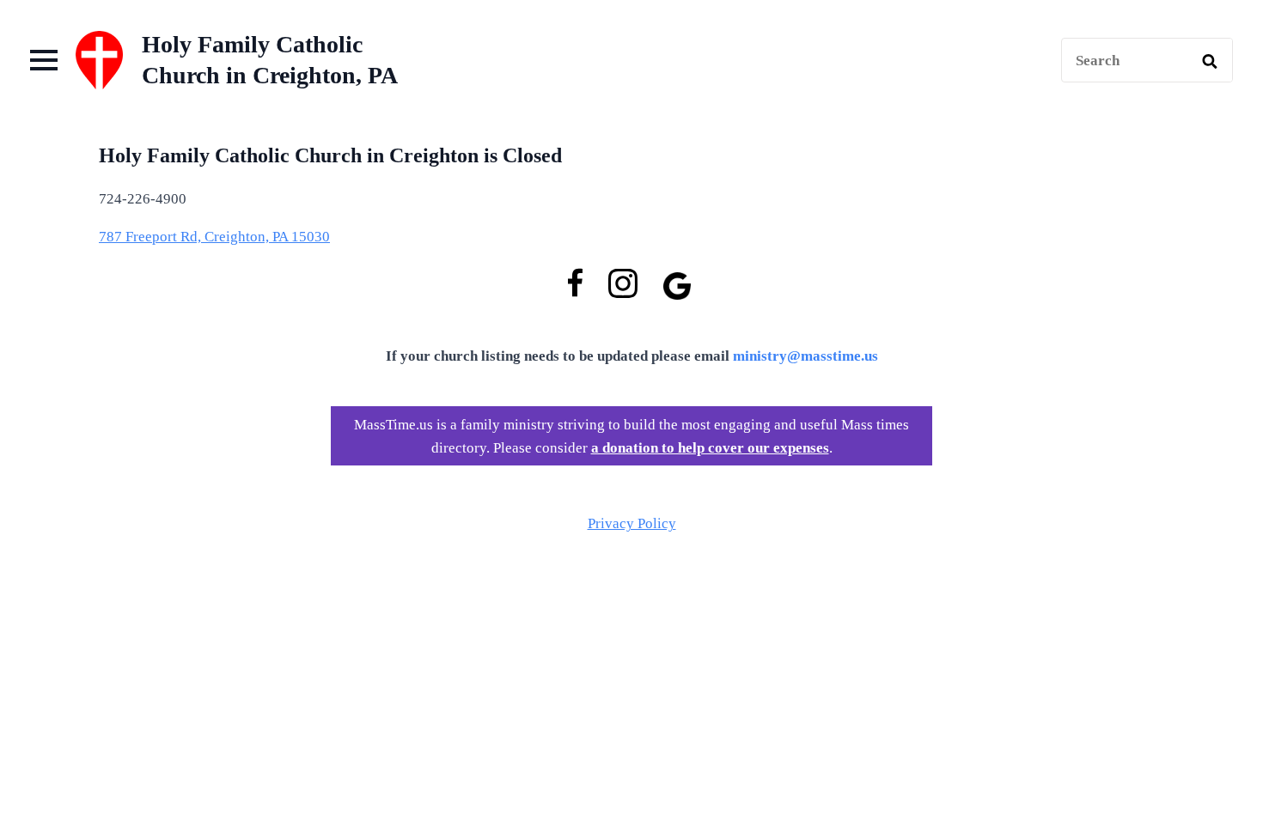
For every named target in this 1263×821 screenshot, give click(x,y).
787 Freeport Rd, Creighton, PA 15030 (214, 236)
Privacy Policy (632, 523)
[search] (1209, 61)
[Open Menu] (44, 60)
